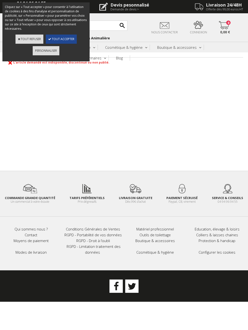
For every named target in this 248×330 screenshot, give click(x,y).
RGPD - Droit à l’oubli (93, 240)
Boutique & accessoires (177, 47)
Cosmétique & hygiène (124, 47)
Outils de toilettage (155, 234)
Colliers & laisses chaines (217, 234)
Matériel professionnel (155, 229)
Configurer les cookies (217, 252)
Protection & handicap (217, 240)
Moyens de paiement (31, 240)
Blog (119, 58)
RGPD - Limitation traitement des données (94, 249)
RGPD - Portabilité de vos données (93, 234)
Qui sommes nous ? (31, 229)
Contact (31, 234)
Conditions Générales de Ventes (93, 229)
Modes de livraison (31, 252)
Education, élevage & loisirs (217, 229)
